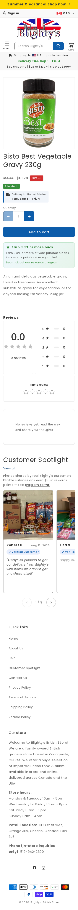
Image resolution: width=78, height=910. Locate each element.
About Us (16, 648)
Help (12, 658)
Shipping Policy (21, 707)
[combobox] (39, 46)
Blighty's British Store (45, 902)
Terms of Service (23, 697)
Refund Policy (20, 717)
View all (9, 468)
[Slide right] (51, 602)
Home (13, 638)
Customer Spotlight (25, 668)
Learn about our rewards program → (34, 262)
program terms (37, 485)
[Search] (58, 46)
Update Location (56, 55)
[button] (7, 46)
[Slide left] (27, 602)
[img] (18, 347)
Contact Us (18, 678)
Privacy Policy (20, 687)
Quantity (9, 208)
